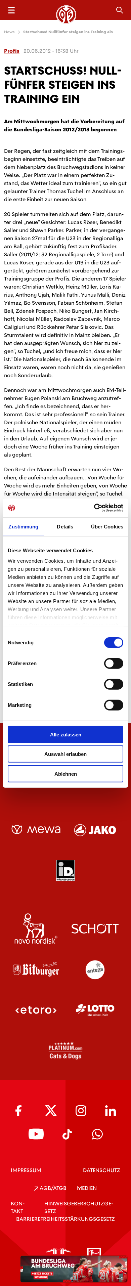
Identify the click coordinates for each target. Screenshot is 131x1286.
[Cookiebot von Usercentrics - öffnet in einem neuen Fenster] (94, 508)
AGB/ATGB (52, 1188)
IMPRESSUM (26, 1170)
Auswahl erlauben (65, 754)
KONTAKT (18, 1207)
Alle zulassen (65, 734)
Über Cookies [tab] (107, 526)
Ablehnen (65, 773)
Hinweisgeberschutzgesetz (78, 1207)
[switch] (113, 663)
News (9, 32)
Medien (87, 1188)
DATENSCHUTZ (101, 1170)
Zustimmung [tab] (23, 526)
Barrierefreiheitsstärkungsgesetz (65, 1219)
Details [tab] (65, 526)
